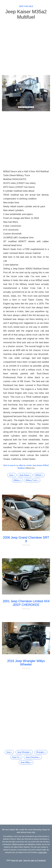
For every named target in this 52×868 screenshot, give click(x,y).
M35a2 (38, 475)
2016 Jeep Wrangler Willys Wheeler (26, 662)
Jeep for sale (26, 6)
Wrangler (40, 752)
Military (17, 480)
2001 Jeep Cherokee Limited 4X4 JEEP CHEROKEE (26, 602)
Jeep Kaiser (24, 475)
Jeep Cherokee (32, 757)
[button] (5, 93)
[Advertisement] (26, 47)
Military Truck (31, 480)
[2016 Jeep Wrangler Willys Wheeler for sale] (26, 638)
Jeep (11, 475)
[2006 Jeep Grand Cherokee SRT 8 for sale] (26, 513)
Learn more (42, 852)
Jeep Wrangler (23, 752)
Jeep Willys (25, 762)
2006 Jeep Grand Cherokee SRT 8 (26, 539)
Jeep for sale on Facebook (34, 860)
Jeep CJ (15, 757)
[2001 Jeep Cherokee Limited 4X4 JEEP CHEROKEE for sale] (26, 576)
